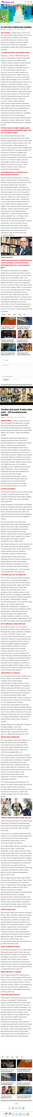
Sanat (14, 314)
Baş (12, 1057)
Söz (24, 314)
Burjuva (4, 314)
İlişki (9, 314)
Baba (7, 1057)
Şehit (17, 1057)
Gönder (6, 379)
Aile (3, 1057)
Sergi (19, 314)
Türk (22, 1057)
